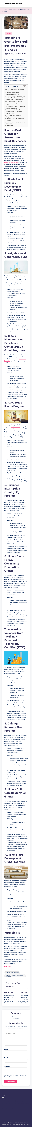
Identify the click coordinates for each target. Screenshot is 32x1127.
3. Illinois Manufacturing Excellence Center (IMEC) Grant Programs (16, 98)
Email (6, 1058)
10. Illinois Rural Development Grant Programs (16, 122)
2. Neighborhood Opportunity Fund (15, 96)
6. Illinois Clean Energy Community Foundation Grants (15, 107)
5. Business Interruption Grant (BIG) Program (14, 103)
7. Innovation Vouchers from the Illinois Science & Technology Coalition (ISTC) (15, 111)
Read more (7, 966)
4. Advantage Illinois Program (14, 101)
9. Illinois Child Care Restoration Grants (15, 119)
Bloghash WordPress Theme (21, 1124)
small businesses (15, 427)
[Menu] (29, 3)
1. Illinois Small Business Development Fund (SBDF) (13, 93)
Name (6, 1049)
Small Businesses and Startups (12, 972)
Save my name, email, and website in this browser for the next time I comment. (15, 1076)
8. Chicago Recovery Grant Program (13, 115)
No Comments (10, 54)
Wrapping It (10, 125)
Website (7, 1066)
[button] (10, 986)
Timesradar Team (14, 983)
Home (3, 9)
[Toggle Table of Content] (24, 86)
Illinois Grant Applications (11, 162)
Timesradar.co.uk (12, 3)
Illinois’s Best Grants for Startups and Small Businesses (15, 90)
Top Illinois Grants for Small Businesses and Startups (14, 976)
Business (8, 33)
